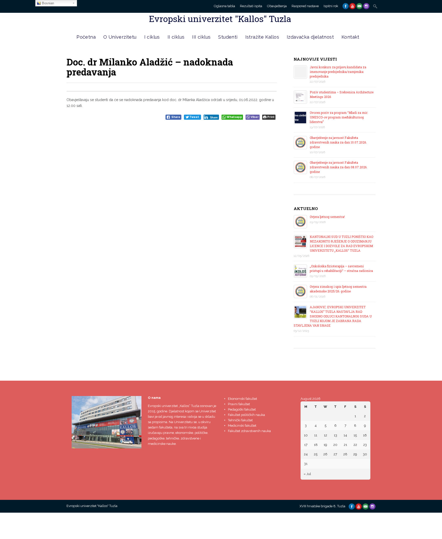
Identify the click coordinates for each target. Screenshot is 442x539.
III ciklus (201, 37)
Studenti (227, 37)
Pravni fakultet (239, 404)
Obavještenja (277, 6)
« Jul (307, 474)
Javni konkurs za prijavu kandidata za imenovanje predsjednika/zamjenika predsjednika (338, 71)
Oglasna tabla (224, 6)
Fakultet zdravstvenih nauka (249, 431)
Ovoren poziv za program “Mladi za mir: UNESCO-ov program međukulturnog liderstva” (339, 117)
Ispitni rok (331, 6)
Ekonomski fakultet (242, 399)
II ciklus (176, 37)
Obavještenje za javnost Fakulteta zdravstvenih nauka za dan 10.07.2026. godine (338, 142)
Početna (86, 37)
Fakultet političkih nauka (246, 415)
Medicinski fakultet (242, 425)
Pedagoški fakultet (242, 409)
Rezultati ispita (251, 6)
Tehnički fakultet (240, 420)
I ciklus (152, 37)
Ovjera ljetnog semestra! (327, 217)
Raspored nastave (305, 6)
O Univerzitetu (120, 37)
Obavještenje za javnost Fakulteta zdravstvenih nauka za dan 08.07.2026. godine (338, 167)
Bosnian (47, 3)
